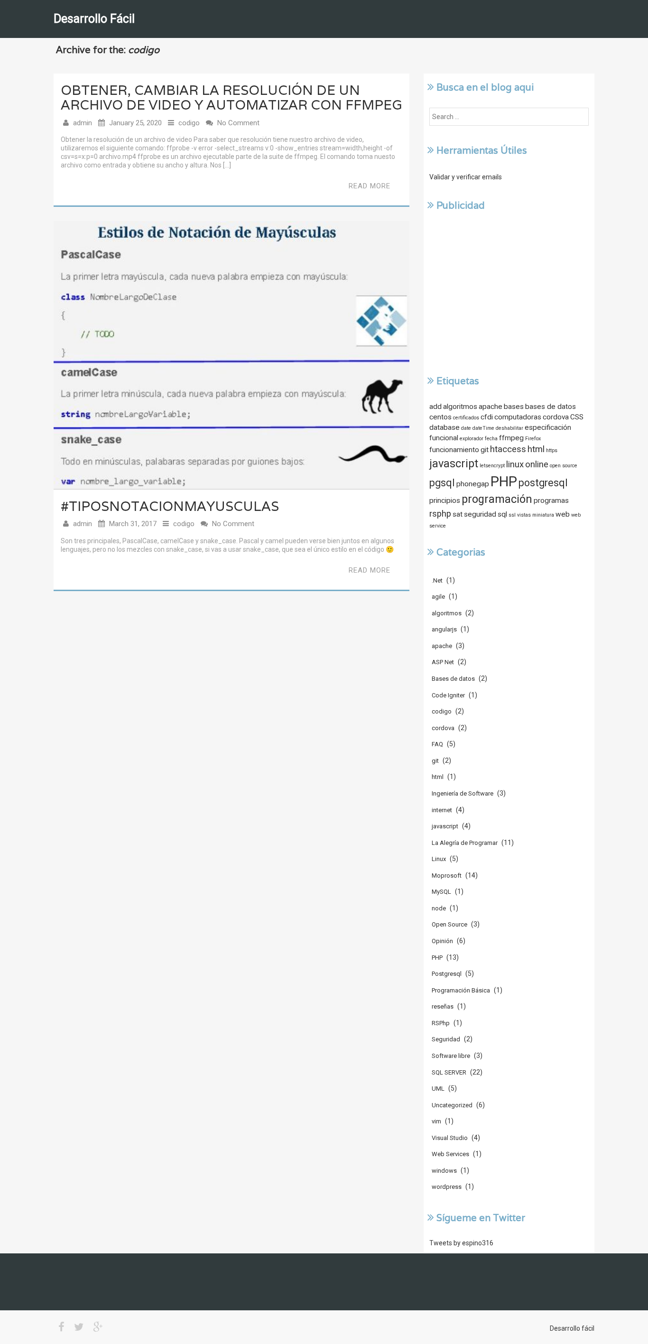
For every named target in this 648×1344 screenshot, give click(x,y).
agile (438, 596)
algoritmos (460, 406)
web (562, 514)
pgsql (442, 483)
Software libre (451, 1055)
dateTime (483, 428)
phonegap (472, 484)
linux (515, 464)
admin (82, 123)
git (485, 449)
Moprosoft (447, 875)
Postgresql (447, 973)
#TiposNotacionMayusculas (170, 506)
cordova (556, 417)
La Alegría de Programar (465, 842)
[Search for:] (509, 117)
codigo (189, 123)
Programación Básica (461, 990)
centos (440, 417)
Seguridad (446, 1039)
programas (551, 500)
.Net (437, 580)
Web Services (450, 1154)
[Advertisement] (509, 292)
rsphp (440, 514)
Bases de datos (453, 678)
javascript (453, 463)
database (444, 427)
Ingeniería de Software (462, 793)
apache (490, 406)
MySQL (441, 891)
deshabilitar (509, 428)
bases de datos (550, 406)
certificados (466, 418)
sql (502, 514)
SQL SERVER (449, 1072)
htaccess (508, 449)
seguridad (480, 514)
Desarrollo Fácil (94, 19)
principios (444, 500)
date (466, 428)
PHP (504, 481)
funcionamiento (454, 449)
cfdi (487, 417)
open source (563, 466)
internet (442, 810)
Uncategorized (452, 1105)
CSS (576, 417)
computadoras (517, 417)
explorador (471, 439)
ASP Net (443, 662)
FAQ (437, 744)
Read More (369, 186)
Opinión (442, 941)
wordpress (447, 1186)
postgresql (543, 483)
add (435, 406)
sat (458, 514)
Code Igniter (448, 695)
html (536, 449)
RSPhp (441, 1023)
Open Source (449, 924)
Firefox (533, 439)
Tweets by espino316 (461, 1243)
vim (436, 1121)
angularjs (444, 629)
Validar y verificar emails (465, 177)
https (551, 450)
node (439, 908)
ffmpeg (511, 438)
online (536, 464)
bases (514, 406)
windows (444, 1170)
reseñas (443, 1006)
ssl (512, 515)
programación (497, 499)
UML (438, 1088)
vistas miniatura (535, 515)
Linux (439, 858)
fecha (491, 439)
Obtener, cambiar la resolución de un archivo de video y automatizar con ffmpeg (231, 97)
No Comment (238, 123)
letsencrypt (492, 466)
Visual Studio (450, 1137)
